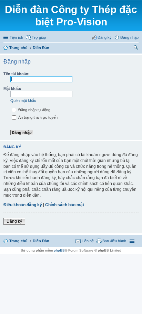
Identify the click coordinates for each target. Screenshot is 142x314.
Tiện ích (16, 37)
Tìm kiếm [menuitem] (136, 48)
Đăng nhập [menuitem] (129, 37)
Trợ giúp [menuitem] (39, 37)
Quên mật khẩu (23, 100)
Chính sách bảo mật (64, 204)
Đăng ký (14, 221)
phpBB (59, 250)
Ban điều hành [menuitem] (114, 241)
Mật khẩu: (12, 88)
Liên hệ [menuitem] (88, 241)
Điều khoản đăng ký (22, 204)
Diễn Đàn (41, 48)
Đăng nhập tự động (33, 110)
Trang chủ (18, 48)
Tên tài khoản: (16, 74)
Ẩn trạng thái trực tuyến (37, 117)
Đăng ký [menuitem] (105, 37)
